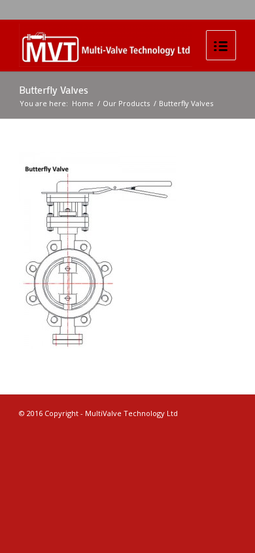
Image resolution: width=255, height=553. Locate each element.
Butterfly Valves (53, 89)
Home (83, 103)
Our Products (126, 103)
